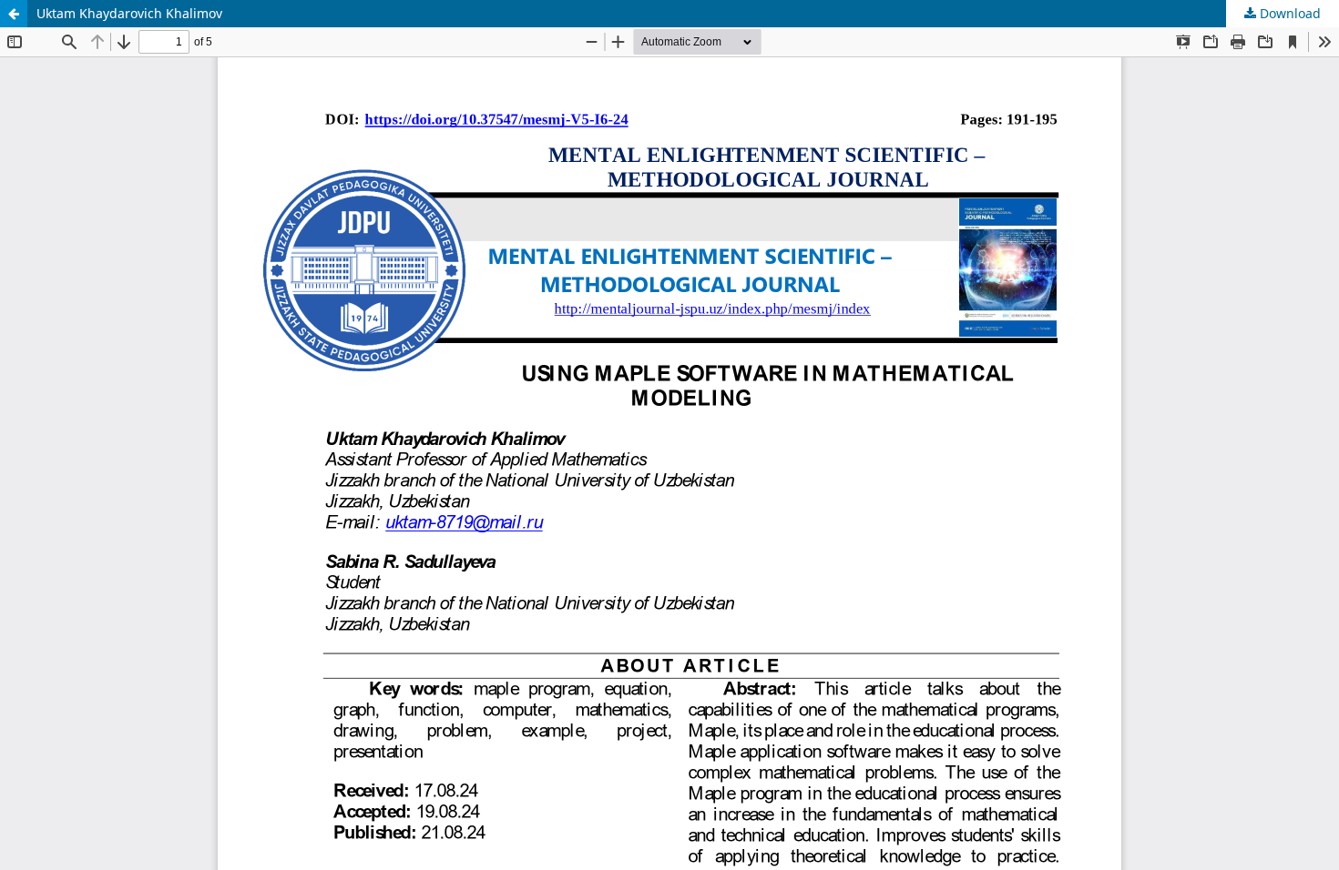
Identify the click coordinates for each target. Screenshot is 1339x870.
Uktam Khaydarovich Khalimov (129, 13)
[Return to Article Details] (13, 13)
